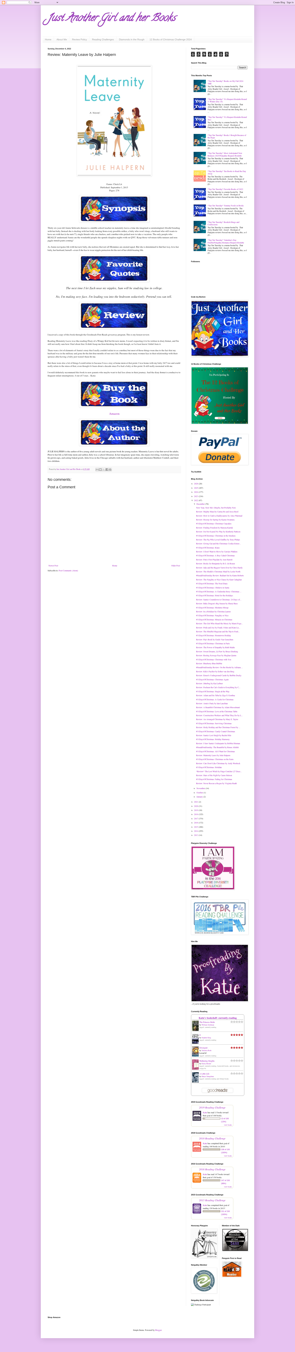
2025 (196, 487)
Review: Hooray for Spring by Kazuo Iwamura (215, 519)
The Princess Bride (207, 1022)
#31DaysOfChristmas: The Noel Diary (212, 583)
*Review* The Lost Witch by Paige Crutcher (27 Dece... (219, 771)
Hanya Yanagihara (208, 1076)
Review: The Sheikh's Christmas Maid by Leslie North (218, 571)
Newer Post (53, 565)
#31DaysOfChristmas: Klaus (208, 547)
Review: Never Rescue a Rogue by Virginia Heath (216, 783)
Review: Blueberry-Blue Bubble (209, 663)
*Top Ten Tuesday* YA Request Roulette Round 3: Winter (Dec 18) (227, 100)
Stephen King (206, 1037)
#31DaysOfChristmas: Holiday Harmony (213, 739)
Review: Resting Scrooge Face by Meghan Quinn (216, 655)
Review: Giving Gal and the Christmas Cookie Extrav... (218, 543)
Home (48, 39)
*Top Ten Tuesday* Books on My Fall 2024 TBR (225, 82)
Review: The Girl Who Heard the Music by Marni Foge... (219, 623)
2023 (196, 496)
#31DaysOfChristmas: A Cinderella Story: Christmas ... (218, 591)
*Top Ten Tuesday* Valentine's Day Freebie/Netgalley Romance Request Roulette (226, 241)
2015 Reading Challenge (212, 1200)
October (199, 792)
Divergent (203, 1047)
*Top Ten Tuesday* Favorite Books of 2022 (225, 189)
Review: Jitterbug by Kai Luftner (209, 683)
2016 (196, 822)
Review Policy (79, 39)
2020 (196, 806)
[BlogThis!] (100, 469)
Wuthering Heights (207, 1060)
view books (228, 1125)
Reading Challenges (103, 39)
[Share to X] (103, 469)
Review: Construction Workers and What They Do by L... (219, 715)
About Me (62, 39)
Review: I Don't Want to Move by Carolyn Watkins (216, 551)
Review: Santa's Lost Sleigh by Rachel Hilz (213, 735)
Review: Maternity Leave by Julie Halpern (213, 755)
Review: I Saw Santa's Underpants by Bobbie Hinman (218, 743)
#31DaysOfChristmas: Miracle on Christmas (214, 619)
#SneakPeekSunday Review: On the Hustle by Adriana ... (219, 667)
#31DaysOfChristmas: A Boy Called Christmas (215, 555)
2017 (196, 818)
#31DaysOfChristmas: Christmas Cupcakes (213, 523)
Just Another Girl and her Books (112, 19)
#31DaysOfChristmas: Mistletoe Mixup (212, 607)
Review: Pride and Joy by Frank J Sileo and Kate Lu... (218, 627)
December (200, 503)
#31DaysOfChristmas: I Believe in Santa (212, 587)
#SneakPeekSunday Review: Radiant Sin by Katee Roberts (220, 575)
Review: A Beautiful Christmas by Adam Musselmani (218, 707)
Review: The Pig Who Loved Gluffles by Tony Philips (218, 539)
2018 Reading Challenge (212, 1138)
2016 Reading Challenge (212, 1169)
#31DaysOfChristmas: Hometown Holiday (213, 635)
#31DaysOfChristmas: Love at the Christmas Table (216, 711)
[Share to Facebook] (107, 469)
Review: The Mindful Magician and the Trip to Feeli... (218, 631)
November (201, 788)
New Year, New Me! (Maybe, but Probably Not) (216, 507)
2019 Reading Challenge (212, 1107)
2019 (196, 810)
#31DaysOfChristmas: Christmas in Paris (213, 643)
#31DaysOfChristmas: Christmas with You (213, 659)
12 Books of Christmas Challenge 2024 (171, 39)
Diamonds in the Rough (131, 39)
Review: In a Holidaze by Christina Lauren (213, 611)
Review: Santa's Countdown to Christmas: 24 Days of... (218, 599)
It (200, 1034)
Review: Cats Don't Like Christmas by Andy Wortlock (218, 763)
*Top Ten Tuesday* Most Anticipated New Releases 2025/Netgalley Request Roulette (225, 154)
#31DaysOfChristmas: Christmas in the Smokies (216, 535)
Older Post (175, 565)
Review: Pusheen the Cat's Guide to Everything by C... (218, 687)
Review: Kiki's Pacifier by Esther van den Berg (215, 671)
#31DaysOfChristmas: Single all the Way (212, 691)
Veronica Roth (206, 1050)
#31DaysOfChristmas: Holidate (209, 767)
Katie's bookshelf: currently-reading (218, 1018)
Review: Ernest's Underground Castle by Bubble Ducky (218, 675)
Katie (205, 1112)
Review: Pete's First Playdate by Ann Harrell (214, 559)
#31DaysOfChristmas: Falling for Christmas (214, 779)
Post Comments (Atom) (68, 570)
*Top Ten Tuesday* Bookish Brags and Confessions (223, 223)
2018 (196, 814)
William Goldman (208, 1025)
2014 (196, 831)
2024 (196, 492)
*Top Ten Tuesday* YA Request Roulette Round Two (227, 118)
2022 (196, 500)
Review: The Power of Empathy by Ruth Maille (215, 647)
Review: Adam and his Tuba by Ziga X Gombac (215, 695)
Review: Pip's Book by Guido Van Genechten (214, 639)
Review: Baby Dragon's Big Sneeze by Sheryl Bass (217, 603)
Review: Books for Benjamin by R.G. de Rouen (215, 563)
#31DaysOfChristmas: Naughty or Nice (212, 615)
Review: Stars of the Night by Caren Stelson (214, 775)
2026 (196, 483)
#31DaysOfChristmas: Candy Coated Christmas (215, 731)
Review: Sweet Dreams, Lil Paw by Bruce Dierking (217, 651)
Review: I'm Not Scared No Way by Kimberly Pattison (218, 531)
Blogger (158, 1330)
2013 (196, 835)
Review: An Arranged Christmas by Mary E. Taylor (217, 719)
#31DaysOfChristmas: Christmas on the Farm (214, 759)
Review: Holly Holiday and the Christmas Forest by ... (218, 727)
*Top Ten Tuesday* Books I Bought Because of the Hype (227, 136)
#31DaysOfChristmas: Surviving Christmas (214, 723)
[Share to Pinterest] (110, 469)
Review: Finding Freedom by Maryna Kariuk (214, 527)
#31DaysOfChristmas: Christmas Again (212, 679)
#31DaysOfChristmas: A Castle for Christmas (215, 699)
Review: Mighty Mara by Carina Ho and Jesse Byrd (217, 511)
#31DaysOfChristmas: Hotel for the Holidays (214, 595)
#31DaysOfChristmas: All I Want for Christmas (215, 751)
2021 (196, 801)
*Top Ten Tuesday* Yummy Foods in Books (226, 205)
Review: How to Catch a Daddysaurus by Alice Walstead (219, 515)
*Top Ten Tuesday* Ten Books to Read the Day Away (227, 172)
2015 (196, 826)
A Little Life (204, 1073)
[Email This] (97, 469)
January (199, 796)
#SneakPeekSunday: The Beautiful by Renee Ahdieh (217, 747)
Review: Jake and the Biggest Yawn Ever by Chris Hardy (219, 567)
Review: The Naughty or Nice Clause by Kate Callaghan (219, 579)
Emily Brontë (206, 1063)
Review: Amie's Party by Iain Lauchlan (212, 703)
